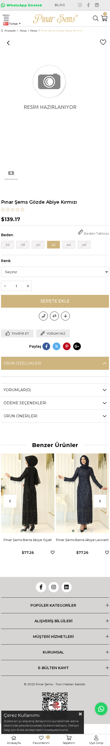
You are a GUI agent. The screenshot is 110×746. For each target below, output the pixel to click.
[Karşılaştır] (54, 316)
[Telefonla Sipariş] (43, 316)
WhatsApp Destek (24, 5)
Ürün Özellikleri (22, 363)
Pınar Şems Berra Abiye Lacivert (43, 540)
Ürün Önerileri (20, 416)
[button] (34, 530)
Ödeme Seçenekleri (25, 403)
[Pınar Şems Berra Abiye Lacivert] (43, 493)
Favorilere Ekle (14, 552)
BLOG (60, 5)
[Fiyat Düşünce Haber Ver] (65, 316)
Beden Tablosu (96, 233)
